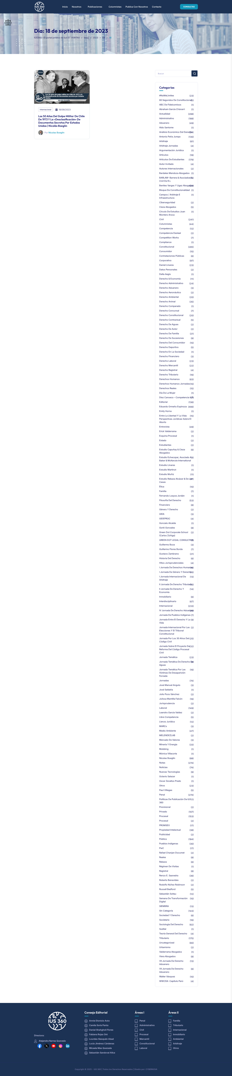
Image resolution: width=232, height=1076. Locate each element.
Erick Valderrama (167, 431)
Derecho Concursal (169, 310)
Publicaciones (95, 6)
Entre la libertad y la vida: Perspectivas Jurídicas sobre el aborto (175, 418)
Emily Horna (165, 411)
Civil (161, 219)
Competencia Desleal (170, 233)
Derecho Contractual (169, 319)
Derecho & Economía (170, 278)
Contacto (156, 6)
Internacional (45, 109)
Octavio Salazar (167, 776)
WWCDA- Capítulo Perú (171, 981)
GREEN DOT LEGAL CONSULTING (176, 540)
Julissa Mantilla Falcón (170, 698)
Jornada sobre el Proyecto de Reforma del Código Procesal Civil (174, 649)
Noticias (163, 767)
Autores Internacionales (171, 168)
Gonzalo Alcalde (167, 523)
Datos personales (168, 269)
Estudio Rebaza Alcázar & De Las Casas (176, 480)
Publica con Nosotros (137, 6)
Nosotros (76, 6)
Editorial (163, 402)
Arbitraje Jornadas (168, 145)
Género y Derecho (168, 509)
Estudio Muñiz (166, 474)
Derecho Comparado (170, 306)
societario (164, 919)
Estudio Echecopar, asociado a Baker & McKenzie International (175, 459)
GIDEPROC (164, 518)
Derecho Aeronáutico (170, 292)
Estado (162, 440)
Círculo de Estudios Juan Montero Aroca (172, 213)
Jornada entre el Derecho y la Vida (174, 621)
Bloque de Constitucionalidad (174, 190)
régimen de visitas (169, 866)
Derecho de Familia (169, 333)
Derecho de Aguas (168, 324)
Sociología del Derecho (171, 924)
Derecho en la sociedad (171, 351)
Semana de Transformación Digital (173, 900)
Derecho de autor (168, 329)
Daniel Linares (166, 265)
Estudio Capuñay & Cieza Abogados (172, 451)
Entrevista (164, 426)
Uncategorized (166, 942)
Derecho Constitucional (171, 315)
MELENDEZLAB (167, 735)
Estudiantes (165, 445)
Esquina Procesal (168, 435)
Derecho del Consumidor (172, 342)
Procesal (163, 816)
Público (163, 839)
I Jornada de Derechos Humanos (176, 567)
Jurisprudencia (167, 703)
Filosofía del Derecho (170, 500)
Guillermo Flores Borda (171, 549)
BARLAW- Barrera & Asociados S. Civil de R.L (176, 179)
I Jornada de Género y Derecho (175, 572)
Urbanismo (165, 947)
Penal (162, 794)
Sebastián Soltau (167, 893)
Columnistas (115, 6)
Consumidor (165, 251)
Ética (161, 486)
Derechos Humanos (169, 379)
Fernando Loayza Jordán (172, 495)
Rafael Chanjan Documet (171, 852)
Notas (162, 762)
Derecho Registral (168, 370)
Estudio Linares (167, 465)
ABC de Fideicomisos (170, 104)
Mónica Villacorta (168, 753)
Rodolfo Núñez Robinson (172, 884)
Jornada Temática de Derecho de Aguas (176, 663)
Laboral (163, 708)
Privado (163, 811)
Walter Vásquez (167, 976)
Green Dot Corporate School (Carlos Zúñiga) (173, 534)
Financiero (164, 504)
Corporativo (165, 260)
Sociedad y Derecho (169, 915)
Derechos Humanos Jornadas (174, 383)
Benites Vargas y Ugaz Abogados (176, 185)
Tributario (164, 938)
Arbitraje (163, 141)
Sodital (162, 929)
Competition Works (169, 237)
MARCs (163, 726)
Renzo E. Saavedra (168, 875)
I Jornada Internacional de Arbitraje (172, 578)
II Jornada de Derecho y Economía (171, 590)
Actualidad (164, 113)
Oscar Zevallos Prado (170, 781)
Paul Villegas (165, 790)
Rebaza (163, 861)
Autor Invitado (166, 164)
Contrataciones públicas (171, 255)
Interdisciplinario (167, 601)
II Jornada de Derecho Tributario (175, 584)
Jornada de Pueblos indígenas (175, 615)
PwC (161, 848)
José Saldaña (166, 689)
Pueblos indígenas (168, 843)
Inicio (65, 6)
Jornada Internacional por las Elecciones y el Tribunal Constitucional (174, 630)
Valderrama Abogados (170, 951)
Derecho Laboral (167, 361)
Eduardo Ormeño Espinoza (173, 406)
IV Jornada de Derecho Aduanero (176, 610)
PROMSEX (164, 825)
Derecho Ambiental (169, 297)
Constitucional (166, 246)
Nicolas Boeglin (56, 132)
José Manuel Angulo (169, 685)
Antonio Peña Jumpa (169, 136)
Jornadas (164, 680)
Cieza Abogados (167, 207)
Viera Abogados (167, 956)
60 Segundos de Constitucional (175, 100)
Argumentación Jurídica (171, 150)
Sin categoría (166, 910)
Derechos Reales (167, 388)
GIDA (161, 514)
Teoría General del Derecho (173, 933)
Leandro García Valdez (170, 712)
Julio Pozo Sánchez (169, 694)
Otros (162, 785)
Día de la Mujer (167, 392)
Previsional (165, 807)
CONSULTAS (189, 7)
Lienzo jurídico (167, 721)
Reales (162, 857)
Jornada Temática (168, 657)
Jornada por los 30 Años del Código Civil (174, 640)
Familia (162, 491)
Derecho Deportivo (169, 347)
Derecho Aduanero (169, 287)
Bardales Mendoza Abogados (174, 173)
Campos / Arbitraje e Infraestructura (169, 196)
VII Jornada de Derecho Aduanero (171, 962)
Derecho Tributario (168, 374)
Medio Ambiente (167, 730)
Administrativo (166, 118)
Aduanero (164, 123)
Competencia (166, 228)
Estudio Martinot (167, 469)
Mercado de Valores (169, 740)
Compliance (165, 242)
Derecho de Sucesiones (171, 338)
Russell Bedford (167, 889)
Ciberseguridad (167, 202)
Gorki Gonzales (167, 527)
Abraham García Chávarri (172, 109)
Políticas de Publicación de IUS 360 (175, 801)
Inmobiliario (165, 596)
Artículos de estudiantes (171, 159)
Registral (163, 871)
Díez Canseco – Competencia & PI (176, 397)
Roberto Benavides (169, 880)
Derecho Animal (167, 301)
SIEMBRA (164, 906)
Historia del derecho (169, 558)
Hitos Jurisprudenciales (171, 563)
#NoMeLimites (166, 95)
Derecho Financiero (169, 356)
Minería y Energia (168, 744)
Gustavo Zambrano (169, 553)
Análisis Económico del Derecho (176, 132)
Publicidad (164, 834)
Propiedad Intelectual (170, 829)
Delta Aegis (165, 274)
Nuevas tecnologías (169, 771)
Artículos (163, 155)
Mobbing (163, 749)
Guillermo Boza (167, 544)
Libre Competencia (168, 717)
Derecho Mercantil (168, 365)
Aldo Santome (166, 127)
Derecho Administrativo (171, 283)
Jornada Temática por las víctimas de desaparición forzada (172, 672)
